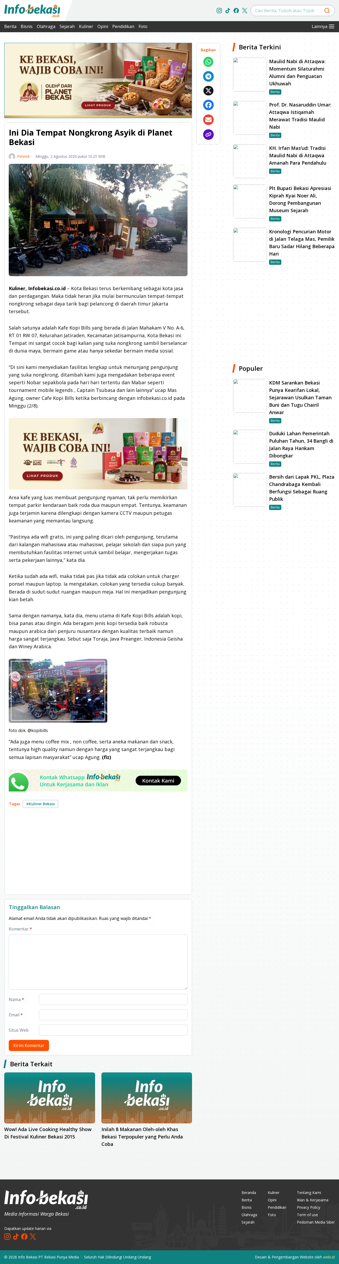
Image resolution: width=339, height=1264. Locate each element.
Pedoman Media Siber (316, 1222)
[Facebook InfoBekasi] (236, 10)
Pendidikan (123, 26)
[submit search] (327, 10)
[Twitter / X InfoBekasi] (244, 10)
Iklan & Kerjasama (312, 1199)
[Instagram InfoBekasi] (219, 10)
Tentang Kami (309, 1192)
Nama (16, 999)
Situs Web (19, 1030)
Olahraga (46, 26)
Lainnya (319, 26)
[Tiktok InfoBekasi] (227, 10)
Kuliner (86, 26)
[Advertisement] (98, 853)
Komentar (20, 929)
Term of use (307, 1214)
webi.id (329, 1257)
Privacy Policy (308, 1207)
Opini (102, 26)
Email (16, 1015)
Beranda (249, 1192)
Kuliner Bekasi (40, 803)
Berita (10, 26)
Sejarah (67, 26)
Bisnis (27, 26)
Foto (143, 26)
